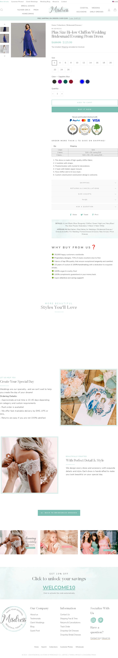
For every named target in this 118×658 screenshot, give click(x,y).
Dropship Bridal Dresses (70, 634)
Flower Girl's (24, 10)
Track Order (65, 626)
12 (84, 62)
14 (90, 62)
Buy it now (85, 109)
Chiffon (88, 223)
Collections (61, 25)
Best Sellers (72, 229)
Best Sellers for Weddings (86, 229)
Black (54, 81)
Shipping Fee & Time (69, 618)
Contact (64, 2)
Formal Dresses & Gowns (89, 232)
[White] (13, 351)
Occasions (82, 12)
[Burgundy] (10, 351)
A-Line (65, 223)
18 (104, 62)
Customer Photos (66, 647)
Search (44, 647)
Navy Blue (87, 81)
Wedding (96, 8)
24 (61, 69)
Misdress (57, 29)
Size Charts (84, 194)
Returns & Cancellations (84, 188)
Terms (71, 655)
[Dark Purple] (5, 351)
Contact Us (65, 614)
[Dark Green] (7, 351)
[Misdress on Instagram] (93, 620)
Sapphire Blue (82, 81)
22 (55, 69)
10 (77, 62)
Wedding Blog (45, 2)
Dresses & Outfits (62, 232)
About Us (56, 2)
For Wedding (74, 232)
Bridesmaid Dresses (74, 25)
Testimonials (35, 618)
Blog (32, 626)
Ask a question (84, 207)
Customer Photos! (17, 2)
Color (61, 76)
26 (68, 69)
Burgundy (71, 81)
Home (54, 25)
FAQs (84, 200)
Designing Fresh (89, 655)
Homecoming (28, 14)
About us (34, 614)
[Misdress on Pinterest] (100, 620)
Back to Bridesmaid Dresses (60, 513)
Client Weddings (32, 2)
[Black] (2, 351)
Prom (36, 10)
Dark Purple (60, 81)
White (76, 81)
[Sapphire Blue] (15, 351)
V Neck (96, 226)
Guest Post (35, 630)
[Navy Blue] (9, 354)
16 (97, 62)
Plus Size (68, 226)
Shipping (65, 47)
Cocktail (84, 8)
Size (53, 58)
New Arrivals (104, 232)
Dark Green (65, 81)
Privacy (79, 655)
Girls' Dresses (96, 12)
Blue (75, 223)
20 (110, 62)
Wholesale (80, 647)
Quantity (55, 88)
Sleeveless (83, 226)
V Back (90, 226)
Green (95, 223)
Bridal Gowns (28, 6)
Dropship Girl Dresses (69, 630)
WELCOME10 (59, 587)
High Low (101, 223)
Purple (75, 226)
